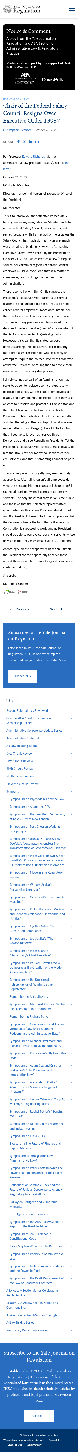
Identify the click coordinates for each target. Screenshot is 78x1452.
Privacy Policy (34, 1444)
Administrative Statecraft (23, 738)
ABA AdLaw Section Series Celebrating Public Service (32, 1293)
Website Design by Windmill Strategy (23, 1440)
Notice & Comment (16, 99)
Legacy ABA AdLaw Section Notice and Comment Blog (32, 1305)
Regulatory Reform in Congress (27, 1330)
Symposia (12, 791)
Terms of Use (14, 1444)
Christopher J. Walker (17, 130)
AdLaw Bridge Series (20, 1323)
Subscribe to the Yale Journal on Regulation (39, 1356)
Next (53, 609)
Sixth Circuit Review (19, 768)
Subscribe (22, 676)
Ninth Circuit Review (20, 776)
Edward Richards (33, 157)
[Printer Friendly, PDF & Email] (16, 592)
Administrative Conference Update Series (34, 730)
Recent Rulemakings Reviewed (27, 711)
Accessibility (55, 1440)
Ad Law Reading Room (21, 746)
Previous (22, 609)
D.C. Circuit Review (19, 753)
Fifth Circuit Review (19, 761)
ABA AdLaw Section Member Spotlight (32, 1315)
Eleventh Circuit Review (22, 784)
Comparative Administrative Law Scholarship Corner (28, 721)
